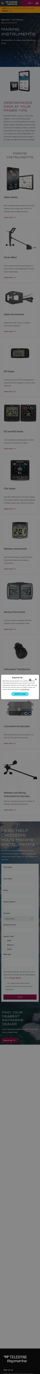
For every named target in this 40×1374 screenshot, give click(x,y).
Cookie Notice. (25, 689)
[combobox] (30, 680)
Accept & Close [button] (20, 694)
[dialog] (20, 687)
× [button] (36, 679)
